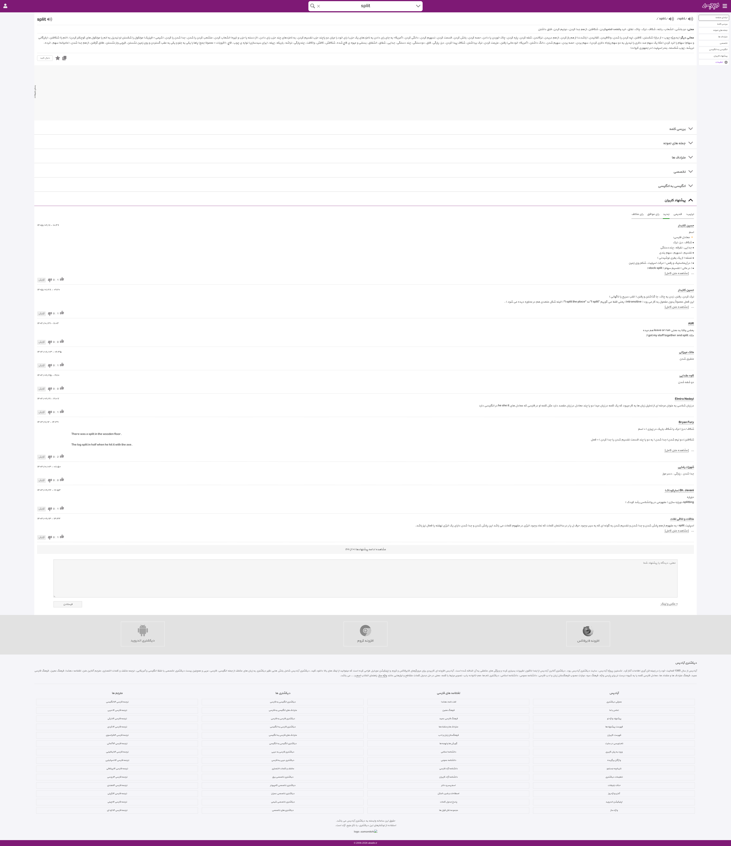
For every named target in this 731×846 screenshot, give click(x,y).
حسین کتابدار (686, 225)
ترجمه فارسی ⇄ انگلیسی (117, 702)
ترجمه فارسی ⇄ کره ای (117, 810)
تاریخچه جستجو (614, 768)
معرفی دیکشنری (614, 702)
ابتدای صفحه (721, 17)
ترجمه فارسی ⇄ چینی (117, 802)
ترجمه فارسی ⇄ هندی (117, 785)
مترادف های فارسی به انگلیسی (283, 735)
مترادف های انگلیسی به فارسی (283, 710)
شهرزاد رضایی (686, 467)
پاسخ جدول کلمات (448, 802)
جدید (666, 214)
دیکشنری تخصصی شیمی (283, 802)
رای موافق (653, 214)
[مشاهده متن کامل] (677, 273)
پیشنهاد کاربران (720, 56)
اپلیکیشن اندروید (614, 802)
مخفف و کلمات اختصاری (283, 768)
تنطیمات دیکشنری (614, 777)
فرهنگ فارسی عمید (448, 718)
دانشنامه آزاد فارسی (448, 768)
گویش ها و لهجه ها (448, 743)
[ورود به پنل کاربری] (5, 6)
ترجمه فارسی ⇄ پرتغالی (117, 768)
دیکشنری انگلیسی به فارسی (283, 702)
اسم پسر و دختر (448, 785)
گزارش (41, 280)
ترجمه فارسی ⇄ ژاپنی (117, 793)
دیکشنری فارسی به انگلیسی (283, 726)
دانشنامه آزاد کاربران (448, 777)
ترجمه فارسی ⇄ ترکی (117, 718)
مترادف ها (722, 36)
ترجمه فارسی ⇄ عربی (117, 710)
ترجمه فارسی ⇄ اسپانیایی (117, 760)
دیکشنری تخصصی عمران (282, 793)
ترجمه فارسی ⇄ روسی (117, 777)
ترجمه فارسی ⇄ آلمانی (117, 743)
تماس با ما (614, 710)
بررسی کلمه (722, 24)
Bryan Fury (686, 422)
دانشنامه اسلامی (448, 752)
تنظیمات (719, 62)
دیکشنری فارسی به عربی (282, 752)
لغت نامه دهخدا (448, 702)
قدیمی (677, 214)
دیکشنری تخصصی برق (282, 777)
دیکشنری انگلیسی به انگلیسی (283, 743)
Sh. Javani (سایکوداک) (679, 490)
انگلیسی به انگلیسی (718, 49)
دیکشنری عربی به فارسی (282, 760)
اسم (358, 676)
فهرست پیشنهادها (614, 726)
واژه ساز (382, 676)
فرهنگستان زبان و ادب (448, 735)
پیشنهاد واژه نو (614, 718)
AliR (691, 324)
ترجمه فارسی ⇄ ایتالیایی (117, 752)
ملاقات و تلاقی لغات (682, 519)
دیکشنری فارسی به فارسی (283, 718)
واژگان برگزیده (614, 760)
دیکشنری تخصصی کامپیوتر (282, 785)
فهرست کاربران (614, 735)
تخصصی (723, 43)
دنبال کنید (45, 58)
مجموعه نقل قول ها (448, 810)
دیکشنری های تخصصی (283, 810)
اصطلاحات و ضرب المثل (448, 793)
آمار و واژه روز (614, 793)
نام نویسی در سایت (614, 743)
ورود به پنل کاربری (613, 752)
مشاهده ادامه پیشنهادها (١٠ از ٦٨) (365, 549)
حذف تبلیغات (614, 785)
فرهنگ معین (448, 710)
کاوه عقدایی (686, 375)
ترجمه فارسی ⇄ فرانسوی (117, 735)
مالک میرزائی (686, 352)
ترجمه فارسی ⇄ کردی (117, 726)
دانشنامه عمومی (448, 760)
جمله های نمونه (720, 30)
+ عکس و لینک (669, 604)
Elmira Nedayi (684, 399)
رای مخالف (637, 214)
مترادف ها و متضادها (448, 726)
